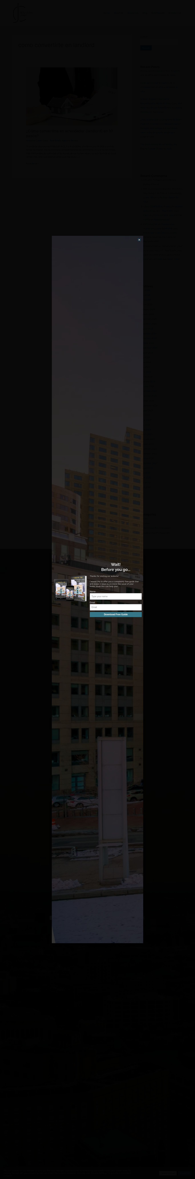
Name (93, 591)
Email (92, 602)
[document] (97, 589)
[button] (139, 240)
